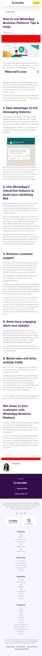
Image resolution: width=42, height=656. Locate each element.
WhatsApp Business (18, 40)
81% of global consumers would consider (26, 203)
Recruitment (21, 596)
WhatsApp (10, 32)
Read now (21, 453)
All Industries (21, 579)
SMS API (21, 537)
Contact (21, 612)
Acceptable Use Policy (22, 649)
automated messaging (24, 297)
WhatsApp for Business (21, 539)
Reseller (21, 620)
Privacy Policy (20, 647)
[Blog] (24, 513)
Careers (21, 610)
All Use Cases (21, 561)
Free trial (36, 3)
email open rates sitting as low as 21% (17, 330)
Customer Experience (21, 563)
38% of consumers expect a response (20, 267)
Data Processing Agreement (21, 627)
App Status (21, 634)
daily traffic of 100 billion (28, 85)
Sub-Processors (21, 631)
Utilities (21, 589)
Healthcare (21, 586)
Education (21, 598)
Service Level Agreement (21, 624)
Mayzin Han (35, 37)
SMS (21, 535)
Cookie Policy (10, 647)
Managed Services (21, 551)
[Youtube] (21, 513)
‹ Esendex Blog (9, 12)
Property (21, 594)
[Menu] (2, 3)
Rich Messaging (21, 542)
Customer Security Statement (21, 629)
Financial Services (21, 582)
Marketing (21, 570)
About (21, 608)
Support (21, 622)
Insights (21, 615)
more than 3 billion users (10, 85)
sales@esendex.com (21, 494)
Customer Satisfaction (21, 565)
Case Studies (21, 617)
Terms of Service (32, 647)
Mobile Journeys (21, 546)
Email (21, 549)
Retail (21, 584)
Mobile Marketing (7, 40)
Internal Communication (21, 568)
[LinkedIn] (17, 513)
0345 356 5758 (22, 489)
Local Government (21, 591)
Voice (21, 544)
